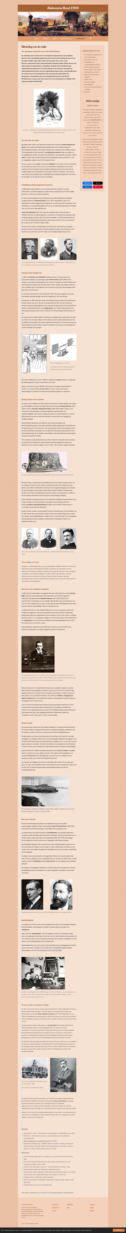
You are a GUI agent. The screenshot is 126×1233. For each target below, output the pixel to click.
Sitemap (92, 1210)
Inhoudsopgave (55, 1207)
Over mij (54, 1210)
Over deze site (55, 1204)
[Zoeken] (90, 38)
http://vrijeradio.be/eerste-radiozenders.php (36, 1141)
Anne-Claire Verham (27, 1204)
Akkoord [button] (118, 1230)
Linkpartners (70, 1204)
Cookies (92, 1207)
